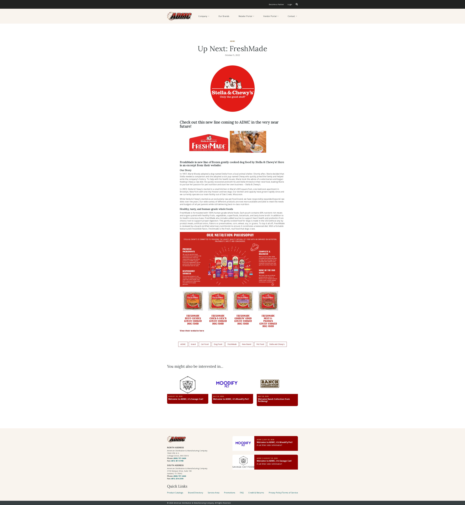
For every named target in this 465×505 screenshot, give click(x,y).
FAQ (242, 492)
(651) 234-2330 (177, 478)
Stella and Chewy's (276, 344)
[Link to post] (243, 443)
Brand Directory (195, 492)
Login (289, 4)
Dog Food (218, 344)
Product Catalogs (175, 492)
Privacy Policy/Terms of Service (283, 492)
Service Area (213, 492)
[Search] (297, 4)
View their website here (192, 330)
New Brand (246, 344)
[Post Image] (187, 383)
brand (193, 344)
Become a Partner (276, 4)
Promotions (229, 492)
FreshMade (232, 344)
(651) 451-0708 (177, 461)
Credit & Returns (256, 492)
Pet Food (260, 344)
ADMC (183, 344)
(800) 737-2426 (179, 458)
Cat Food (205, 344)
